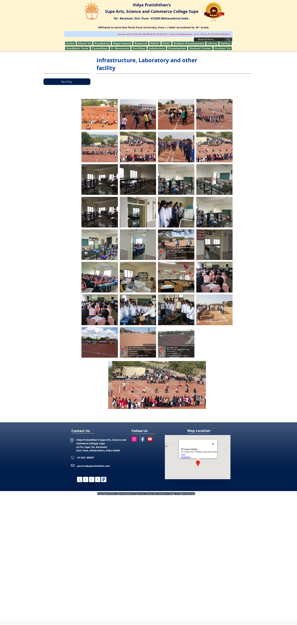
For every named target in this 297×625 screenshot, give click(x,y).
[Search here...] (228, 39)
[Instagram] (134, 439)
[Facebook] (142, 439)
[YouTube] (149, 439)
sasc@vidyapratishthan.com (93, 466)
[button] (102, 43)
